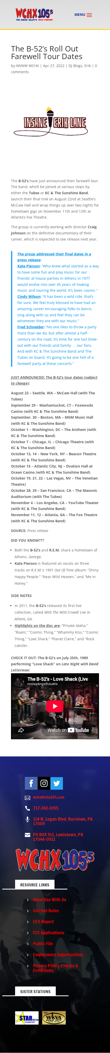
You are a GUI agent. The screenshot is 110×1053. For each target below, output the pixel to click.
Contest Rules (46, 910)
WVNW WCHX (27, 65)
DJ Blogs (75, 65)
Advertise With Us (49, 899)
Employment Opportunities (58, 954)
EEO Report (43, 921)
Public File (43, 943)
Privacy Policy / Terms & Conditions (55, 967)
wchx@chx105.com (48, 797)
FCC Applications (48, 932)
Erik (87, 65)
